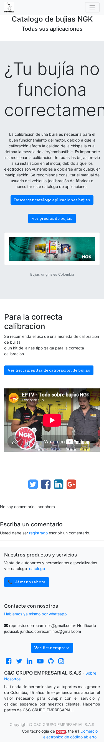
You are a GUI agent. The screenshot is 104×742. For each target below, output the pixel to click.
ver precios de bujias (52, 218)
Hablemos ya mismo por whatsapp (35, 614)
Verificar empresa (52, 648)
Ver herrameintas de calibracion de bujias (49, 370)
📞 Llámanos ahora (26, 582)
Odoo (61, 731)
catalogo (37, 568)
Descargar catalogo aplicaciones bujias (52, 200)
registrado (38, 533)
